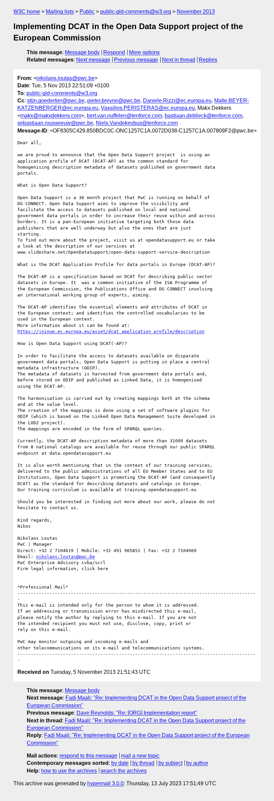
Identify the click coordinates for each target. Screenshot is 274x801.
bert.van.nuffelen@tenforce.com (124, 115)
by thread (143, 763)
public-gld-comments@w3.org (135, 11)
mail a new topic (140, 756)
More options (144, 52)
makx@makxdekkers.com (50, 115)
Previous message (136, 60)
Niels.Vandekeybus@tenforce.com (137, 123)
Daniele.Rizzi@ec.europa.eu (177, 100)
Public (87, 11)
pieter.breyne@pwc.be (113, 100)
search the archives (124, 771)
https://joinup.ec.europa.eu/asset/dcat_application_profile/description (110, 331)
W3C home (26, 11)
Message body (82, 52)
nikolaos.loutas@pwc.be (65, 78)
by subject (170, 763)
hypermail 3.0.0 (105, 783)
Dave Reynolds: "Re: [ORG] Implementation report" (137, 713)
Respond (114, 52)
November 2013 (196, 11)
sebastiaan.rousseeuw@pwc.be (55, 123)
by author (197, 763)
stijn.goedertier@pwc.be (56, 100)
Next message (93, 60)
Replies (208, 60)
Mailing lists (60, 11)
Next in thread (178, 60)
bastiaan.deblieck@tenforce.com (203, 115)
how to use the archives (69, 771)
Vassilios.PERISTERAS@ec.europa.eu (148, 108)
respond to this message (88, 756)
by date (120, 763)
